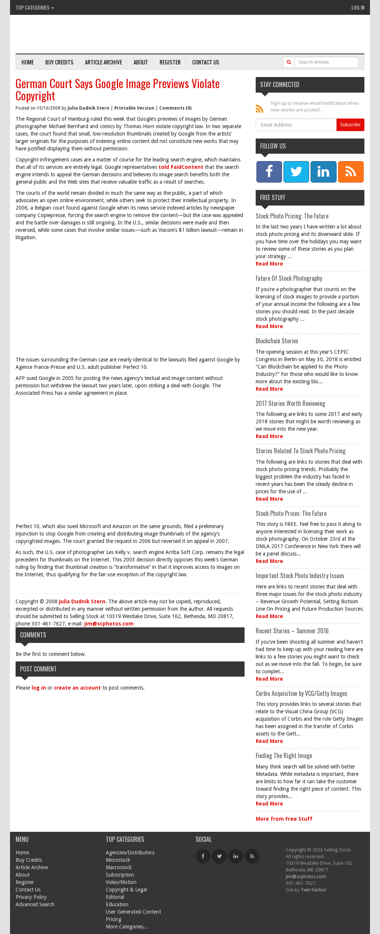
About (141, 62)
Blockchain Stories (277, 340)
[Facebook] (203, 856)
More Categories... (127, 927)
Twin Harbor (314, 890)
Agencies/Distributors (130, 852)
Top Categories (33, 7)
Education (117, 904)
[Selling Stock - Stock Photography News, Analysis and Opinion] (101, 35)
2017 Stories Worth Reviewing (290, 403)
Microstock (118, 860)
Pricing (113, 919)
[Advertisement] (130, 300)
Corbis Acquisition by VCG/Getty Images (301, 693)
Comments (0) (175, 108)
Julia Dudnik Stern (88, 108)
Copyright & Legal (126, 890)
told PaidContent (180, 167)
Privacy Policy (31, 897)
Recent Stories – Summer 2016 (292, 630)
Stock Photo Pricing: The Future (292, 215)
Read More (269, 264)
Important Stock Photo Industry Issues (300, 575)
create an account (77, 688)
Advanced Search (35, 904)
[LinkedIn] (235, 856)
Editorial (115, 897)
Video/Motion (121, 882)
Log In (357, 7)
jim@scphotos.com (109, 624)
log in (39, 688)
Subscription (120, 875)
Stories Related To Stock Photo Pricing (300, 450)
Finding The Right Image (284, 755)
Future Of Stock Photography (289, 278)
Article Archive (103, 62)
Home (28, 62)
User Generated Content (133, 912)
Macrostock (119, 867)
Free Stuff (272, 197)
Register (170, 62)
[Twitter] (219, 856)
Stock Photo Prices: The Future (291, 513)
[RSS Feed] (252, 856)
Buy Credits (59, 62)
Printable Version (134, 108)
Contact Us (205, 62)
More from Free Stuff (284, 819)
